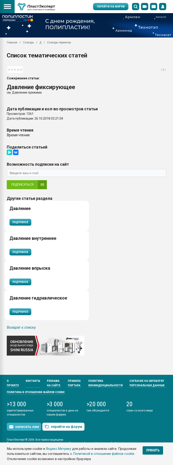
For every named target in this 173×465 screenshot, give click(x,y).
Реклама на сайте (53, 383)
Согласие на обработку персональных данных (147, 383)
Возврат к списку (21, 327)
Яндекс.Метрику (58, 449)
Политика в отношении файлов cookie (36, 392)
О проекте (13, 383)
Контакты (33, 380)
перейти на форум (66, 427)
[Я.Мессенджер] (9, 152)
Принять (152, 450)
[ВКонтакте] (15, 152)
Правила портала (74, 383)
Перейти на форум (111, 6)
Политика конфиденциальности (105, 383)
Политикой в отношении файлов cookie (103, 454)
